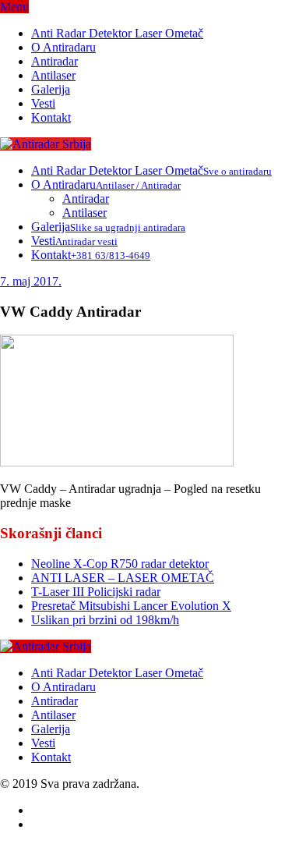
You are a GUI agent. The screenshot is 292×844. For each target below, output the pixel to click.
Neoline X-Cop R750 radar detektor (120, 563)
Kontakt (51, 117)
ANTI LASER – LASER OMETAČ (122, 577)
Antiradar (54, 61)
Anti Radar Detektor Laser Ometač (117, 33)
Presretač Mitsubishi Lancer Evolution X (131, 605)
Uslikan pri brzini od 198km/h (105, 619)
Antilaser (53, 75)
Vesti (43, 103)
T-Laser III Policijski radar (95, 591)
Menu (14, 6)
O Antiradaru (63, 47)
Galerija (50, 89)
